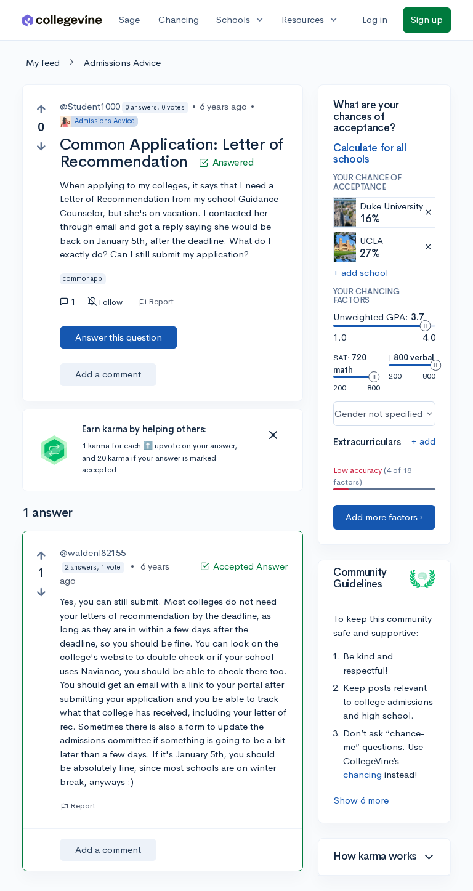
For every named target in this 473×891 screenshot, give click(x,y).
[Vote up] (40, 109)
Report (161, 302)
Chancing (178, 19)
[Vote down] (40, 146)
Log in (374, 19)
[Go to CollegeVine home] (62, 20)
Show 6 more (361, 800)
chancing (362, 774)
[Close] (273, 435)
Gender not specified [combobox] (378, 413)
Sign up (427, 19)
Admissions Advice (122, 62)
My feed (43, 62)
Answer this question (118, 337)
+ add (423, 441)
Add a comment (108, 374)
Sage (129, 19)
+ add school (360, 272)
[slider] (425, 325)
